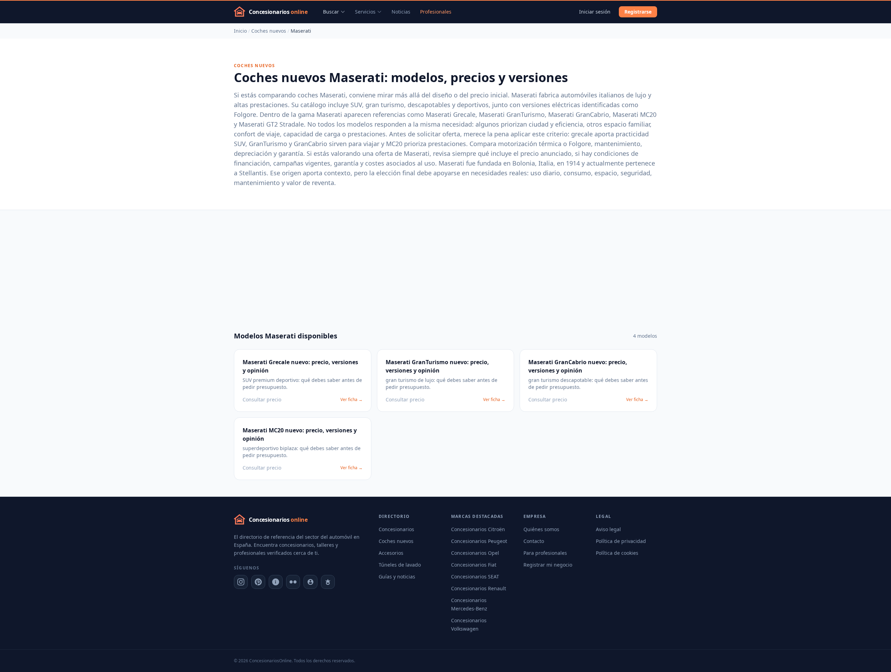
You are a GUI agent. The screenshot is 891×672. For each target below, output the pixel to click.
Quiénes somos (541, 529)
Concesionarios (396, 529)
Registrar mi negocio (547, 564)
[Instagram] (241, 582)
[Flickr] (293, 582)
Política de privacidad (621, 541)
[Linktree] (328, 582)
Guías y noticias (397, 576)
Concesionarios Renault (478, 588)
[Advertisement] (445, 262)
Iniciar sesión (594, 11)
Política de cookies (617, 553)
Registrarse (638, 11)
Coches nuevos (268, 30)
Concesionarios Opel (475, 553)
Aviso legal (608, 529)
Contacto (533, 541)
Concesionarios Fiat (473, 564)
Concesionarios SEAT (475, 576)
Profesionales (435, 11)
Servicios (365, 11)
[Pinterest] (258, 582)
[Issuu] (276, 582)
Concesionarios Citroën (478, 529)
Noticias (401, 11)
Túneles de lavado (400, 564)
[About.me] (310, 582)
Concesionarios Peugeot (479, 541)
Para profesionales (545, 553)
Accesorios (391, 553)
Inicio (240, 30)
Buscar (331, 11)
